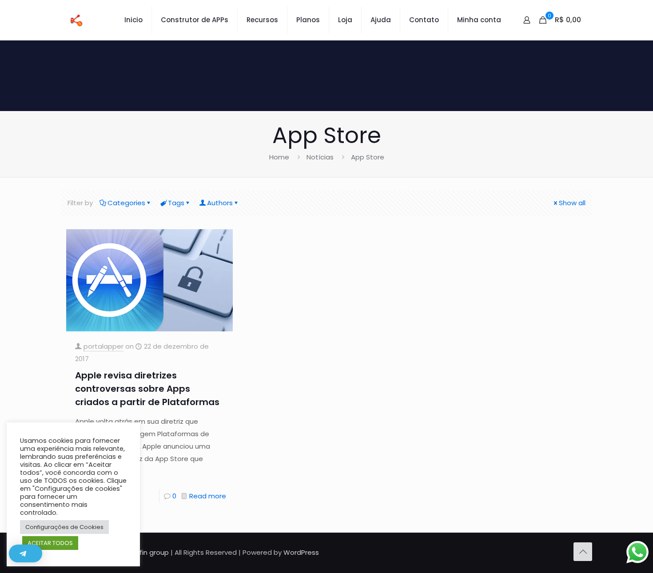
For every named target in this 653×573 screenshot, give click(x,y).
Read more (207, 496)
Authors (220, 202)
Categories (126, 202)
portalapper (103, 346)
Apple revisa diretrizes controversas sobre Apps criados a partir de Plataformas (147, 388)
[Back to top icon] (582, 551)
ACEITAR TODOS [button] (50, 543)
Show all (572, 202)
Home (279, 157)
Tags (176, 202)
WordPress (301, 552)
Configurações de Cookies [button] (64, 527)
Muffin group (148, 552)
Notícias (320, 157)
